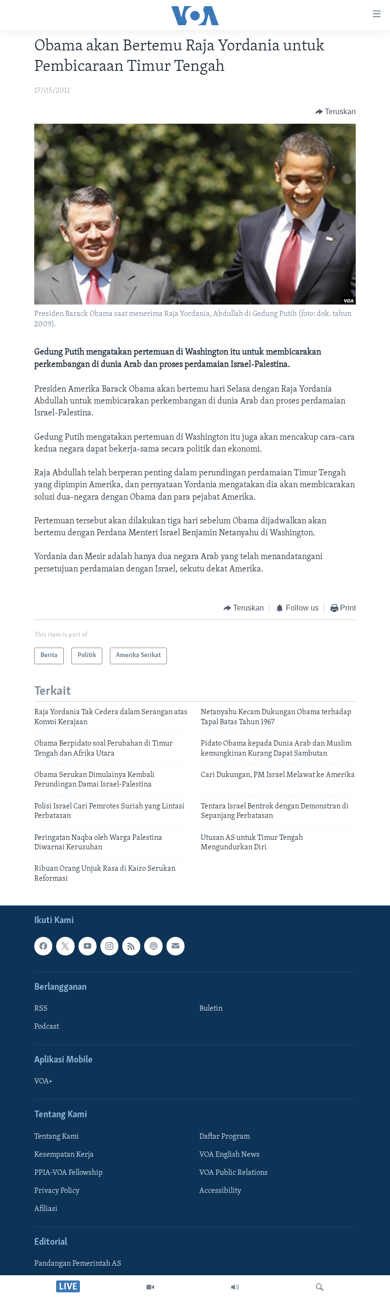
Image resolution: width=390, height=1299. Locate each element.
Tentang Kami (56, 1137)
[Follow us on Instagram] (109, 946)
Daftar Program (224, 1137)
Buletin (211, 1009)
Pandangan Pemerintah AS (77, 1264)
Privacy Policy (56, 1191)
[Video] (150, 1287)
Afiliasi (46, 1209)
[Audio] (235, 1287)
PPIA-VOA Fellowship (68, 1173)
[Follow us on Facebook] (43, 946)
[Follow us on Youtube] (87, 946)
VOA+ (43, 1082)
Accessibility (220, 1191)
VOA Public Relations (233, 1173)
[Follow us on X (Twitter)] (65, 946)
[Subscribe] (175, 946)
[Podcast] (153, 946)
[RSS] (131, 946)
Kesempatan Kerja (64, 1155)
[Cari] (319, 1287)
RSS (41, 1009)
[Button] (335, 112)
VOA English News (229, 1155)
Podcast (46, 1027)
